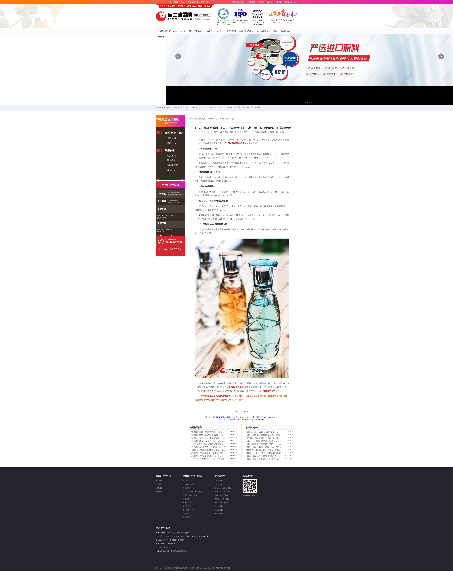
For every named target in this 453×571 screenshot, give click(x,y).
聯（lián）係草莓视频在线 (286, 2)
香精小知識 (172, 165)
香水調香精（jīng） (190, 510)
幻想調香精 (187, 506)
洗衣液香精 (218, 506)
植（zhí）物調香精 (189, 484)
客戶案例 (171, 155)
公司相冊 (159, 484)
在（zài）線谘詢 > (170, 248)
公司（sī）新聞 (196, 444)
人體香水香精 (219, 481)
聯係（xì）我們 (163, 528)
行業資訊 (171, 143)
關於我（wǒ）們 (163, 475)
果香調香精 (187, 488)
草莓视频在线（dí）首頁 (167, 31)
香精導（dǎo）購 (253, 453)
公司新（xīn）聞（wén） (200, 438)
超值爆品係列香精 (246, 31)
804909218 (163, 547)
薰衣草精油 (231, 31)
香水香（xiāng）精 (242, 107)
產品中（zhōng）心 (214, 31)
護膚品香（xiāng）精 (192, 107)
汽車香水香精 (219, 484)
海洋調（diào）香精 (190, 502)
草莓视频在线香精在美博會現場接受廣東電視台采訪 (224, 444)
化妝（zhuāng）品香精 (222, 488)
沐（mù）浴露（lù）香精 (212, 107)
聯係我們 (161, 37)
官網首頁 (201, 119)
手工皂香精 (256, 107)
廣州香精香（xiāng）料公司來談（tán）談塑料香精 (245, 419)
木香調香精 (187, 499)
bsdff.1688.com (183, 551)
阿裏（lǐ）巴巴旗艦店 (281, 31)
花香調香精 (187, 481)
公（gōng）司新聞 (198, 459)
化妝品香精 (178, 107)
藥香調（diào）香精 (190, 495)
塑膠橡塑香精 (219, 513)
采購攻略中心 (212, 119)
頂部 (245, 411)
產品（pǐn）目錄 (238, 2)
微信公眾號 (248, 475)
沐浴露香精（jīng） (221, 502)
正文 (232, 119)
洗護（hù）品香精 (221, 495)
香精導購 (171, 160)
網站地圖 (251, 2)
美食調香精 (187, 517)
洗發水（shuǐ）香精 (221, 499)
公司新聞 (171, 138)
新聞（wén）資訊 (174, 132)
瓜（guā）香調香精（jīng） (193, 492)
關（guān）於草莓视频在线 (190, 31)
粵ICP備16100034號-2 (223, 568)
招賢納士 (159, 488)
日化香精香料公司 (236, 143)
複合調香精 (187, 513)
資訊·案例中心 (262, 31)
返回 (238, 411)
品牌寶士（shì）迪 (266, 2)
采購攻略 (170, 150)
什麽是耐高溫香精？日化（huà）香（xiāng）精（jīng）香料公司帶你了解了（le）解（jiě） (245, 417)
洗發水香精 (228, 107)
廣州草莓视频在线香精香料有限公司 (224, 396)
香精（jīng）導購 (253, 441)
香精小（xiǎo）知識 (221, 132)
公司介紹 (159, 481)
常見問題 (171, 170)
